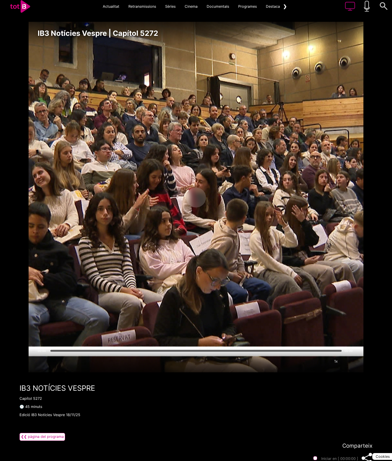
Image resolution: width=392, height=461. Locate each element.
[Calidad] (322, 361)
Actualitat (111, 6)
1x (336, 361)
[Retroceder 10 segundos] (172, 197)
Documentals (218, 6)
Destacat (273, 6)
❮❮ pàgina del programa (42, 436)
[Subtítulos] (309, 361)
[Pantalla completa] (349, 361)
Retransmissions (142, 6)
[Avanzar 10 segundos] (220, 197)
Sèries (170, 6)
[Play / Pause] (196, 197)
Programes (247, 6)
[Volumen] (42, 361)
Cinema (191, 6)
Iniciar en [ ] (339, 458)
